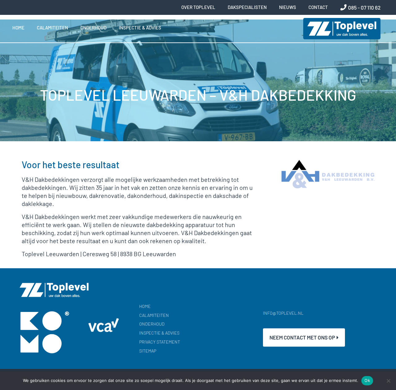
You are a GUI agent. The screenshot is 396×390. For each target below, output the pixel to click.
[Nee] (388, 381)
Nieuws (287, 7)
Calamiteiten (52, 27)
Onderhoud (93, 27)
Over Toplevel (198, 7)
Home (18, 27)
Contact (318, 7)
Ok (367, 380)
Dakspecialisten (247, 7)
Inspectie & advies (140, 27)
